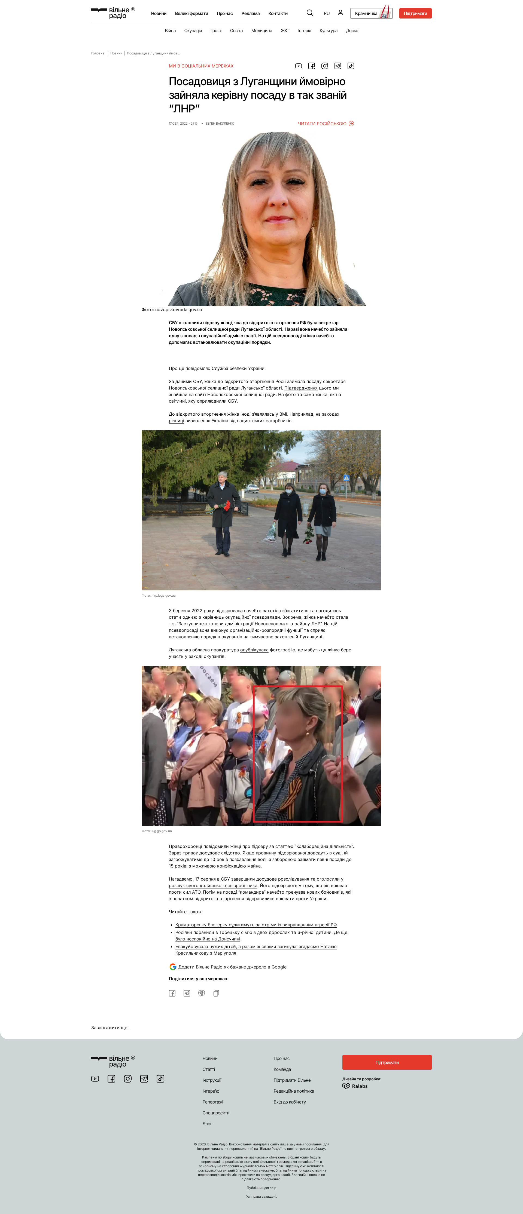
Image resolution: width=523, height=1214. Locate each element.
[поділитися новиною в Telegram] (338, 66)
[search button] (310, 13)
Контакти (278, 13)
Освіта (236, 30)
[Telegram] (144, 1079)
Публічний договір (261, 1188)
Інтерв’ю (211, 1091)
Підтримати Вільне (292, 1080)
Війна (170, 30)
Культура (328, 30)
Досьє (352, 30)
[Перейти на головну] (113, 13)
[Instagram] (128, 1079)
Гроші (216, 30)
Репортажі (213, 1102)
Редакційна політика (294, 1091)
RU (327, 13)
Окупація (193, 30)
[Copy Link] (216, 993)
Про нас (282, 1058)
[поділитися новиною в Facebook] (311, 66)
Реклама (251, 13)
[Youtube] (95, 1079)
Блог (207, 1123)
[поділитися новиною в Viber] (201, 993)
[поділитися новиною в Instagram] (324, 66)
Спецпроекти (216, 1112)
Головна (97, 53)
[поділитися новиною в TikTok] (351, 66)
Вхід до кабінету (290, 1102)
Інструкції (212, 1080)
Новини (158, 13)
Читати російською (322, 123)
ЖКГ (285, 30)
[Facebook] (111, 1079)
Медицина (261, 30)
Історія (304, 30)
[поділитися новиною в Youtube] (298, 66)
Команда (282, 1069)
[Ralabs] (361, 1085)
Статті (209, 1069)
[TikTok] (160, 1079)
